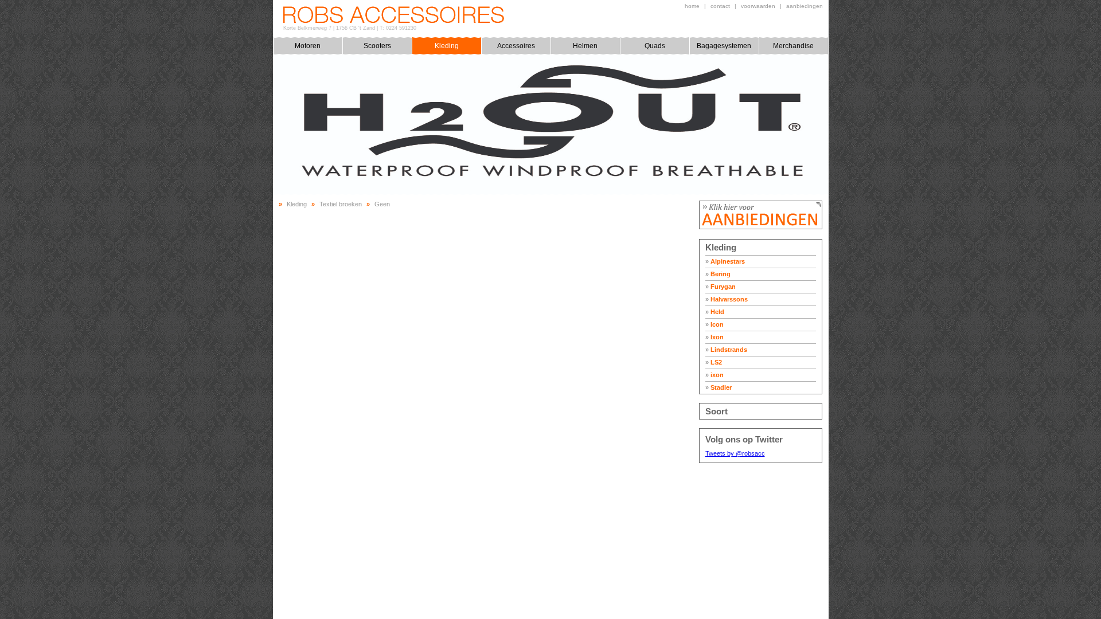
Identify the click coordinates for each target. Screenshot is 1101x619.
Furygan (720, 286)
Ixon (714, 337)
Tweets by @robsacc (735, 453)
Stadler (718, 387)
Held (714, 311)
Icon (714, 324)
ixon (714, 374)
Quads (655, 46)
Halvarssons (726, 299)
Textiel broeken (340, 204)
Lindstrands (726, 349)
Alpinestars (725, 261)
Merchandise (793, 46)
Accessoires (516, 46)
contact (720, 6)
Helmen (585, 46)
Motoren (308, 46)
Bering (718, 274)
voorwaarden (758, 6)
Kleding (447, 46)
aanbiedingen (804, 6)
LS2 (713, 362)
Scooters (377, 46)
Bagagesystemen (724, 46)
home (692, 6)
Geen (382, 204)
